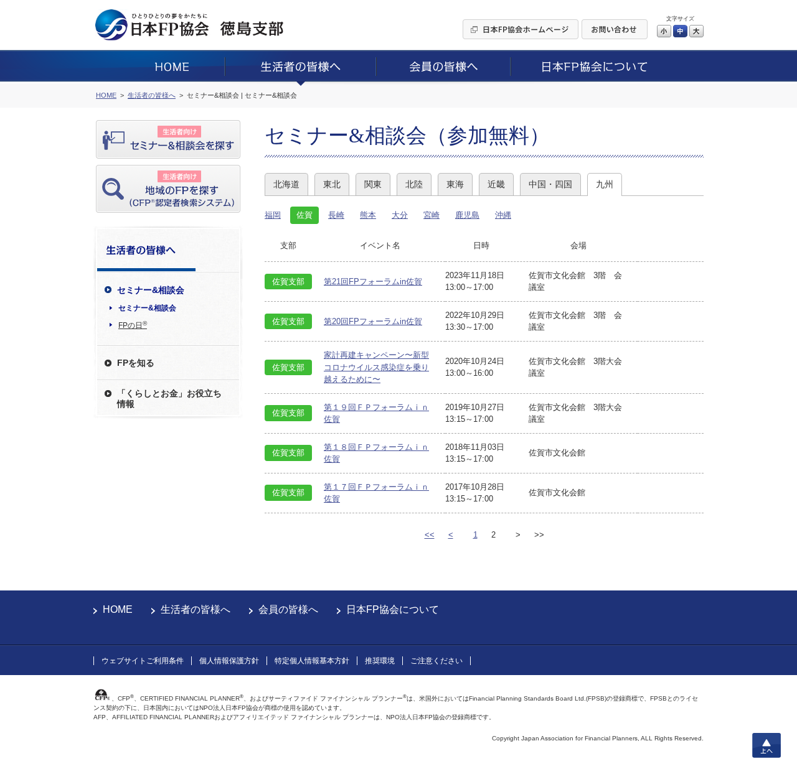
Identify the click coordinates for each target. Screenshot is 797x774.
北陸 (414, 184)
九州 (604, 184)
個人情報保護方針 (229, 660)
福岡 (273, 215)
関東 (373, 184)
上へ (766, 745)
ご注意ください (436, 660)
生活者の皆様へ (195, 609)
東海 (455, 184)
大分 (400, 215)
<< (430, 534)
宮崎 (431, 215)
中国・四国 (550, 184)
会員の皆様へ (288, 609)
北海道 (286, 184)
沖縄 (503, 215)
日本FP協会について (392, 609)
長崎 (336, 215)
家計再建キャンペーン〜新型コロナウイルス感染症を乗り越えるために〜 (376, 367)
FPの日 (132, 325)
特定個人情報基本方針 (312, 660)
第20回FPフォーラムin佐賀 (373, 321)
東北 (332, 184)
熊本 (368, 215)
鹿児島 (467, 215)
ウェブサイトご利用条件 (142, 660)
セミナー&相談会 (147, 308)
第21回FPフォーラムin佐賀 (373, 281)
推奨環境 (380, 660)
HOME (118, 609)
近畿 (496, 184)
